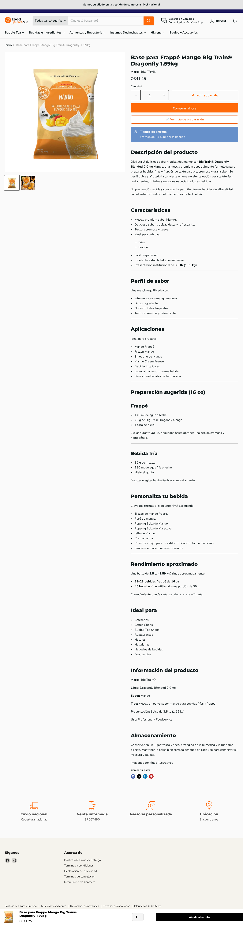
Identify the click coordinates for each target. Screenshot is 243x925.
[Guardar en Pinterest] (151, 776)
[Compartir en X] (139, 776)
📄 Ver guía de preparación (185, 119)
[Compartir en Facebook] (133, 776)
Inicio (8, 45)
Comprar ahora (184, 108)
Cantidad (136, 86)
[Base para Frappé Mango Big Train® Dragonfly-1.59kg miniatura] (11, 182)
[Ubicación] (209, 811)
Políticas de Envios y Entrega (82, 860)
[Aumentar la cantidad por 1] (164, 95)
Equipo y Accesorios (184, 32)
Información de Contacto (79, 882)
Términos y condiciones (79, 865)
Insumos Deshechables (127, 32)
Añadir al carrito (199, 917)
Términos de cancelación (79, 876)
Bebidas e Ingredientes (45, 32)
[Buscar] (149, 20)
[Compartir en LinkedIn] (145, 776)
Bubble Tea (13, 32)
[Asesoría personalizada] (151, 811)
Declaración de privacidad (80, 871)
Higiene (156, 32)
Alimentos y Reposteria (86, 32)
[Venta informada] (92, 811)
